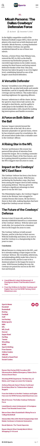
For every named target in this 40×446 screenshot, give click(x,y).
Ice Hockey (6, 319)
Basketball (6, 309)
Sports (10, 442)
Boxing (4, 312)
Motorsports (7, 322)
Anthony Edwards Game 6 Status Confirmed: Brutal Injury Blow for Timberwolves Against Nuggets (18, 387)
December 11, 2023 (26, 31)
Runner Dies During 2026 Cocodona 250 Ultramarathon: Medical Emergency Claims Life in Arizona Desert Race (19, 372)
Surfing (5, 337)
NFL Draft (5, 329)
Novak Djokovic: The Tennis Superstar (15, 425)
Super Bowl (6, 334)
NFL (20, 14)
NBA (3, 324)
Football (5, 314)
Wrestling (6, 342)
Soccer (5, 332)
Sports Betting (7, 347)
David (14, 31)
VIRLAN (5, 354)
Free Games (6, 349)
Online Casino (7, 352)
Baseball (5, 307)
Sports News (7, 304)
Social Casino (7, 359)
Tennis (4, 339)
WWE (4, 344)
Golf (3, 317)
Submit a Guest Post (10, 357)
